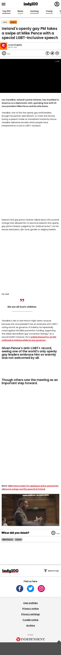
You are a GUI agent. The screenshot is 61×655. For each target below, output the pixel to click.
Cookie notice (30, 620)
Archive (30, 625)
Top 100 (6, 11)
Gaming (34, 11)
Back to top (53, 571)
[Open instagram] (41, 588)
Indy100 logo (30, 4)
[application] (30, 76)
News (20, 11)
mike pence (8, 539)
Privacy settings (30, 614)
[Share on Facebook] (47, 53)
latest (13, 22)
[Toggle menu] (4, 4)
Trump (49, 11)
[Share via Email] (57, 53)
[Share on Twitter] (52, 53)
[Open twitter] (30, 588)
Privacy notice (30, 608)
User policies (30, 603)
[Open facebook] (19, 588)
